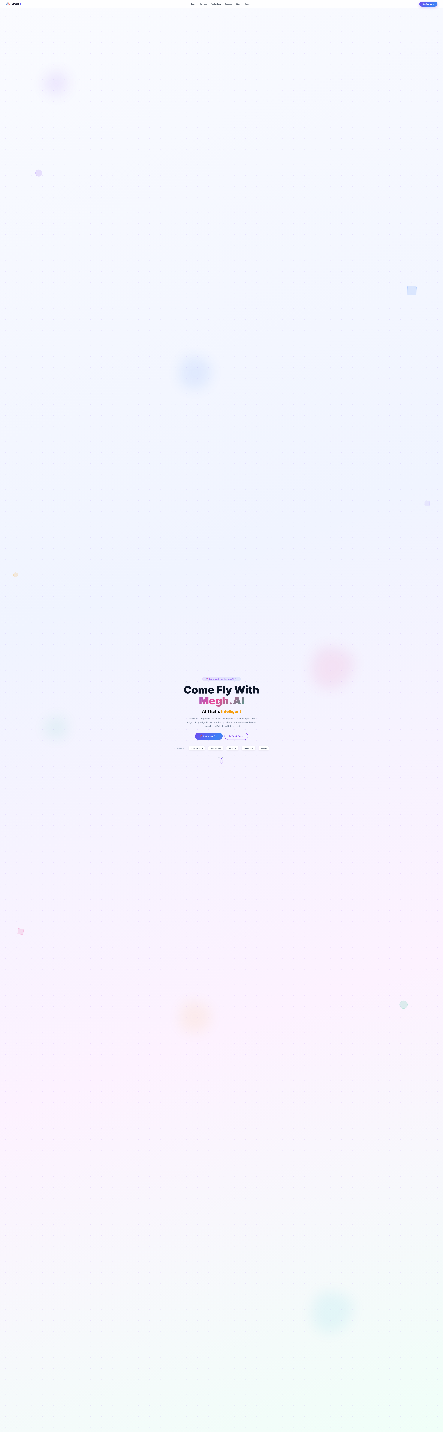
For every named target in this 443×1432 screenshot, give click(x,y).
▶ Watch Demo (236, 736)
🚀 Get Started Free (209, 736)
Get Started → (428, 4)
